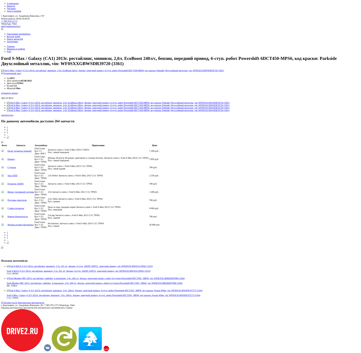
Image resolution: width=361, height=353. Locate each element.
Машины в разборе (16, 49)
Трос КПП (12, 175)
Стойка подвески (15, 208)
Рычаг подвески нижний (19, 151)
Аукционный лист (12, 73)
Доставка (11, 8)
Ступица (11, 167)
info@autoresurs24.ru (10, 26)
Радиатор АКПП (15, 184)
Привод (11, 159)
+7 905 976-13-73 (9, 21)
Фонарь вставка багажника (20, 225)
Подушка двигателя (17, 200)
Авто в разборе (14, 11)
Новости (11, 6)
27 (8, 137)
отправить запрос (9, 93)
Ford (9, 51)
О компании (13, 3)
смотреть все (7, 115)
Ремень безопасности (17, 216)
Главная (10, 46)
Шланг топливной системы (20, 192)
